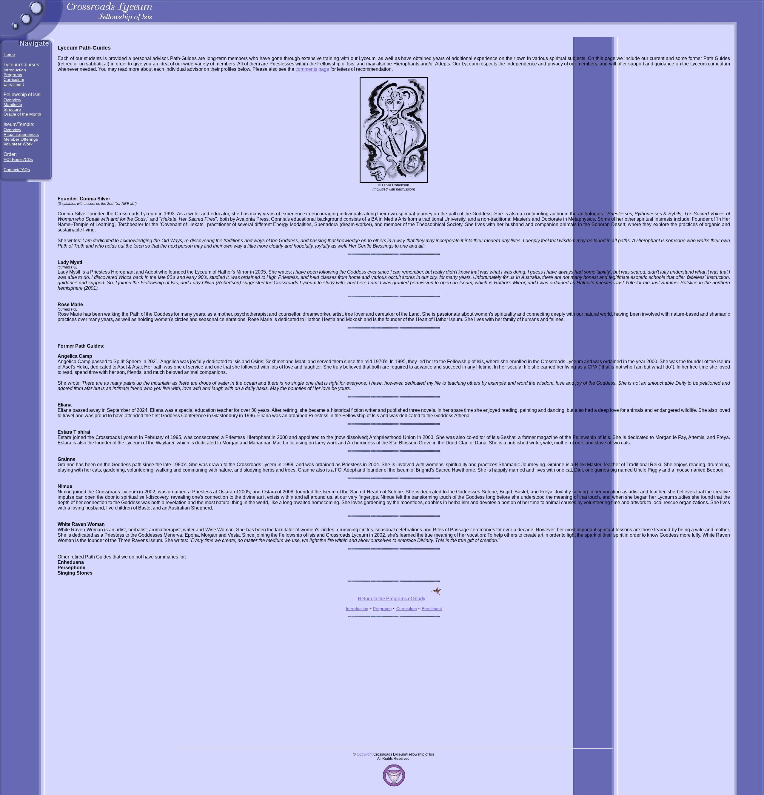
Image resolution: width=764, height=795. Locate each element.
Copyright (364, 754)
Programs (13, 74)
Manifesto (13, 104)
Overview (12, 99)
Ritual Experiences (21, 134)
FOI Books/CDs (18, 159)
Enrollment (14, 84)
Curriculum (14, 79)
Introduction (15, 69)
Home (9, 54)
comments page (312, 69)
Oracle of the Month (22, 114)
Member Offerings (21, 139)
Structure (12, 109)
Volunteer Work (18, 144)
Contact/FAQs (17, 169)
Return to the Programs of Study (391, 598)
